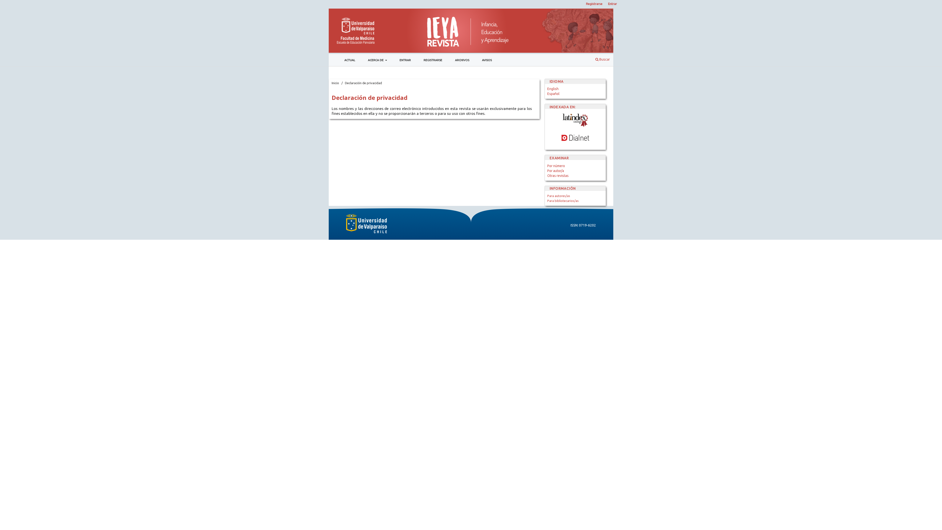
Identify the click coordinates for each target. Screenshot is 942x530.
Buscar (604, 59)
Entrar (405, 60)
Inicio (335, 83)
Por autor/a (555, 171)
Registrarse (433, 60)
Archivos (462, 60)
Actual (349, 60)
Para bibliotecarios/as (563, 200)
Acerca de (376, 60)
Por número (556, 166)
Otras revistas (558, 176)
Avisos (487, 60)
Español (553, 94)
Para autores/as (558, 196)
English (553, 89)
